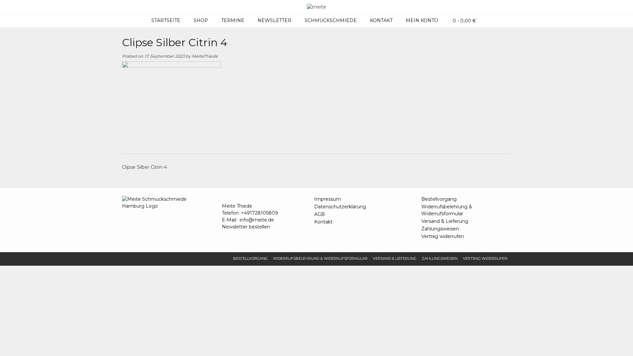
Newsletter (274, 20)
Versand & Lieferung (444, 221)
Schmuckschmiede (331, 20)
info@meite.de (257, 220)
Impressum (327, 199)
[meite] (316, 7)
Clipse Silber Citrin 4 (144, 167)
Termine (232, 20)
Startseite (165, 20)
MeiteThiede (205, 56)
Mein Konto (422, 20)
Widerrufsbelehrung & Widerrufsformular (446, 210)
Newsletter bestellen (246, 227)
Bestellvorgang (439, 199)
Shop (201, 20)
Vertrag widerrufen (442, 236)
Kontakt (381, 20)
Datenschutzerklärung (340, 207)
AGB (319, 214)
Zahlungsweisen (440, 229)
